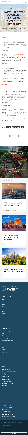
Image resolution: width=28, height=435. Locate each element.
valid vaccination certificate (11, 67)
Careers (3, 311)
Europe (14, 8)
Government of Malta (11, 122)
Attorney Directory (5, 335)
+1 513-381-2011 (5, 387)
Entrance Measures (16, 127)
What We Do (4, 301)
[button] (25, 2)
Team (3, 308)
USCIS (3, 349)
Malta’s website (19, 114)
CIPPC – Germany (6, 331)
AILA (3, 345)
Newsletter (4, 342)
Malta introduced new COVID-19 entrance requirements (12, 55)
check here (4, 84)
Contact (3, 313)
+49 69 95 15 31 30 (6, 411)
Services (3, 304)
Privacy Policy (5, 338)
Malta (22, 127)
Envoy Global (4, 333)
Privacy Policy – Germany (7, 340)
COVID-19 (9, 127)
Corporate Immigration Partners (9, 28)
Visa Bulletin (4, 352)
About (3, 299)
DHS (3, 347)
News (3, 306)
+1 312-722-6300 (5, 376)
